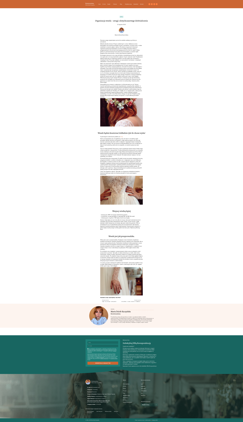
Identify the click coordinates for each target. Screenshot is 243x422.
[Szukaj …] (146, 4)
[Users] (157, 4)
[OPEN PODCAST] (117, 4)
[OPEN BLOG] (122, 4)
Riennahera (89, 3)
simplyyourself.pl (155, 420)
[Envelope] (149, 4)
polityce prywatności (100, 357)
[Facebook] (154, 4)
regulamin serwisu (113, 358)
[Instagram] (152, 4)
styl (121, 16)
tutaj (121, 136)
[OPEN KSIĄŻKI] (111, 4)
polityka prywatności (104, 358)
